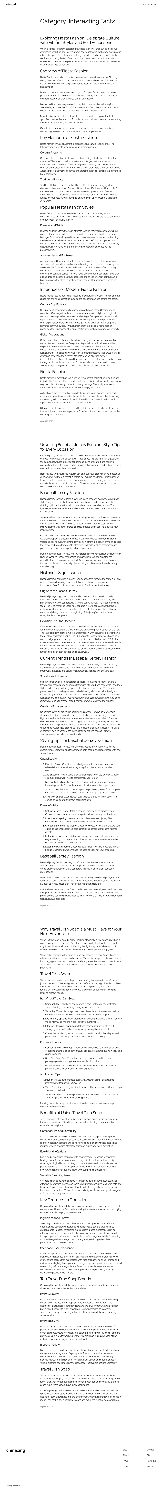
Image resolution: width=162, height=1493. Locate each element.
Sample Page (149, 4)
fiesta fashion (86, 48)
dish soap (94, 958)
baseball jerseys (94, 473)
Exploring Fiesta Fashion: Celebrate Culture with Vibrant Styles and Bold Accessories (80, 40)
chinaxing (12, 4)
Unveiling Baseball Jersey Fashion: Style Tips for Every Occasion (81, 446)
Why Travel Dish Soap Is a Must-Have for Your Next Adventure (81, 931)
